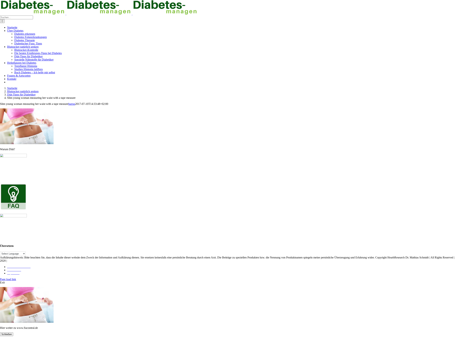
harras (71, 103)
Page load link (8, 279)
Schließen (6, 334)
